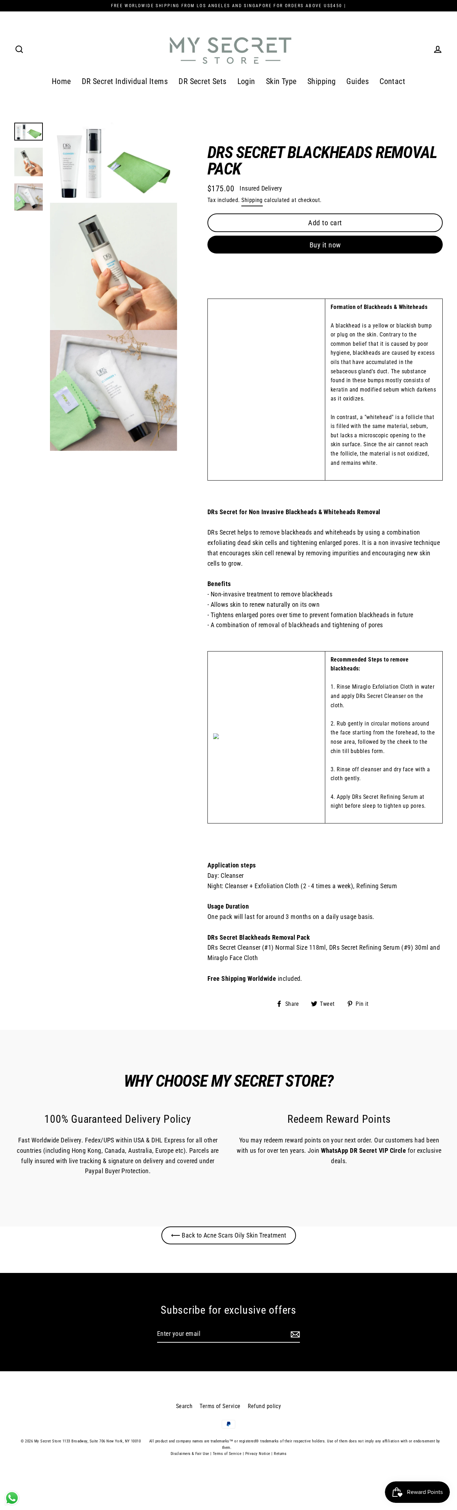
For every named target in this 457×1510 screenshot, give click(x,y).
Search (184, 1406)
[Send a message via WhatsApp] (12, 1498)
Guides (357, 81)
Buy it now (325, 245)
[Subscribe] (294, 1334)
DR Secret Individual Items (125, 81)
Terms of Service (220, 1406)
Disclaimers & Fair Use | (192, 1453)
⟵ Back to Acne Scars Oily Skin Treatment (228, 1235)
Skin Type (281, 81)
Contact (392, 81)
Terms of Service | (228, 1453)
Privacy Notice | (259, 1453)
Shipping (321, 81)
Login (246, 81)
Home (61, 81)
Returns (280, 1453)
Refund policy (264, 1406)
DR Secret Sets (202, 81)
